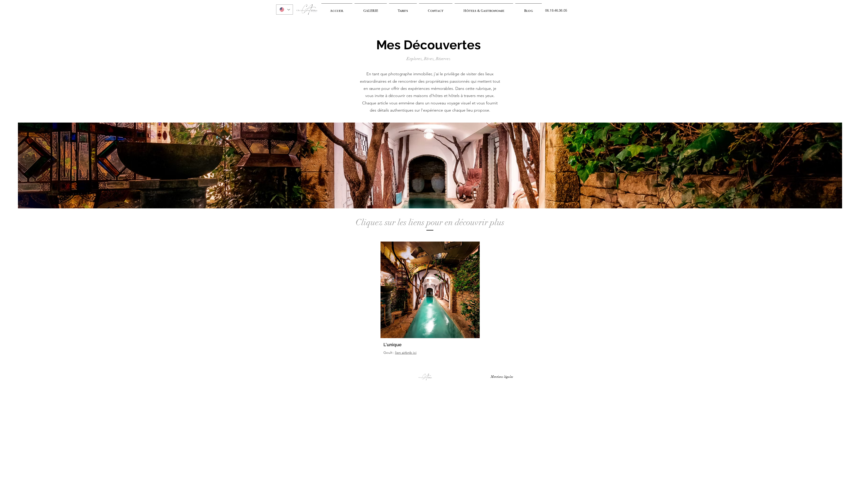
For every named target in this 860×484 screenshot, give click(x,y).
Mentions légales (503, 377)
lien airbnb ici (406, 352)
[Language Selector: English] (284, 9)
